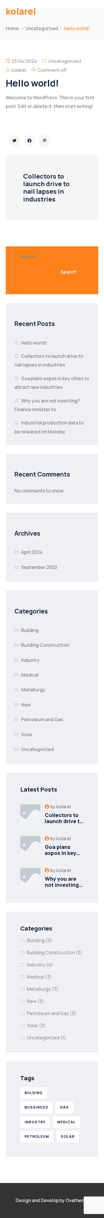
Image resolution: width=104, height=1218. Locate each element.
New (26, 705)
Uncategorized (41, 28)
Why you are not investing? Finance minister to (63, 888)
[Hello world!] (14, 140)
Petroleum (37, 1136)
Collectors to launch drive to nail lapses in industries (64, 824)
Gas (64, 1107)
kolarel (19, 70)
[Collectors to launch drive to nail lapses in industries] (30, 814)
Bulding (34, 1092)
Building (30, 630)
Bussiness (36, 1107)
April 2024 (31, 552)
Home (12, 28)
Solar (26, 734)
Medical (29, 675)
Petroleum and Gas (42, 719)
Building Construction (45, 645)
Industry (30, 660)
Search (28, 256)
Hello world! (34, 343)
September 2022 (39, 567)
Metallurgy (33, 689)
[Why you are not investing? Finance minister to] (30, 878)
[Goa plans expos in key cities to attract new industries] (30, 846)
